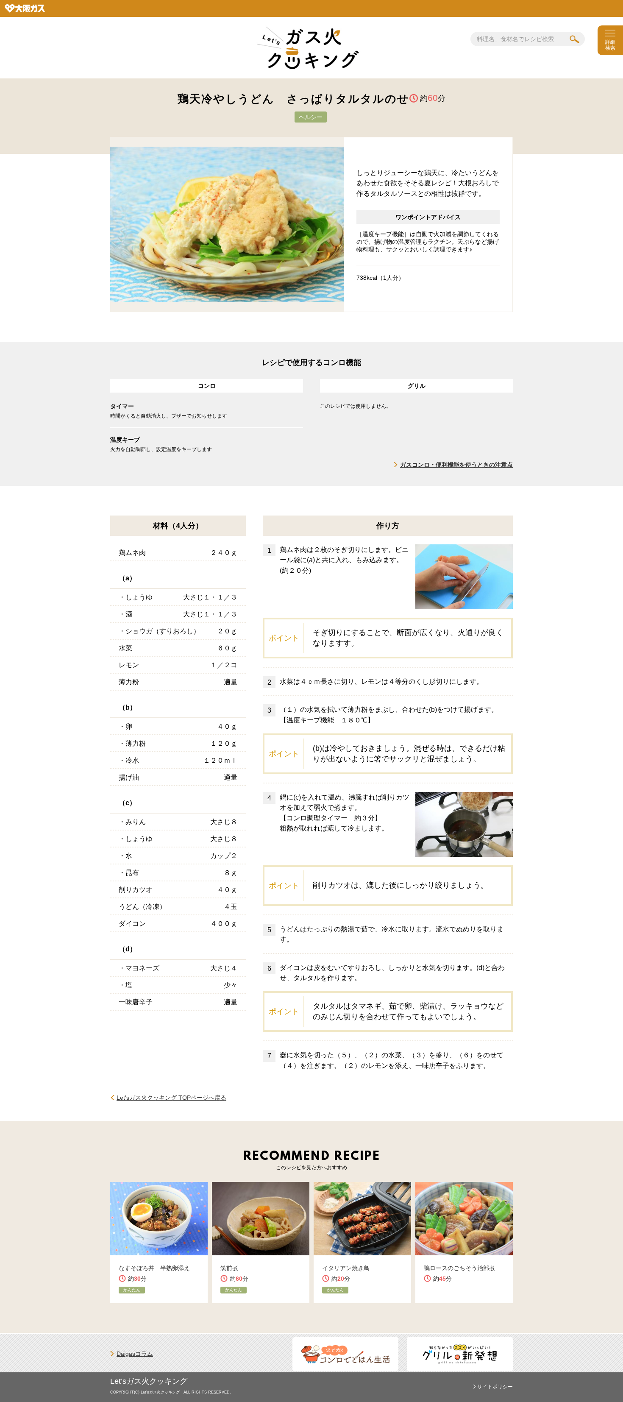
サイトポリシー (495, 1387)
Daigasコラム (135, 1353)
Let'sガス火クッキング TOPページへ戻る (171, 1097)
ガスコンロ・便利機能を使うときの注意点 (456, 464)
